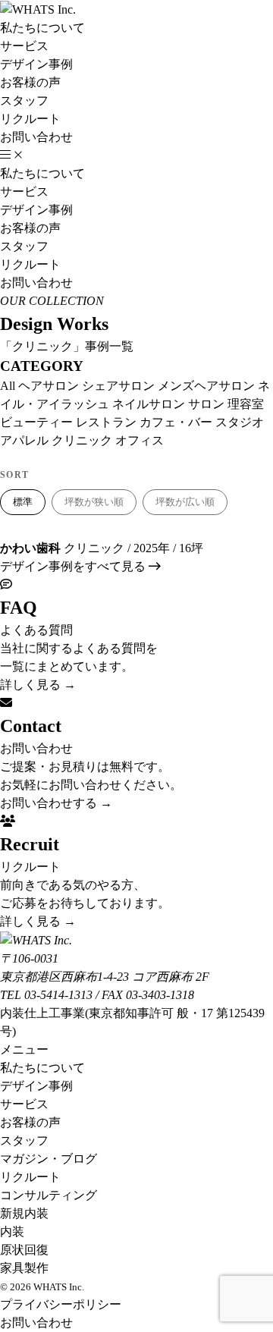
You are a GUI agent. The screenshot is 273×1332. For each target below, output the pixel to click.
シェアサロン (118, 385)
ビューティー (36, 422)
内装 (12, 1231)
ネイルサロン (148, 403)
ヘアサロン (48, 385)
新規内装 (24, 1213)
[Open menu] (11, 155)
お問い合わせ (36, 136)
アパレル (24, 440)
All (7, 385)
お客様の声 (30, 82)
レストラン (106, 422)
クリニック (82, 440)
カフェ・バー (176, 422)
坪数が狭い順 (94, 501)
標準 (23, 501)
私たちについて (42, 27)
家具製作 (24, 1267)
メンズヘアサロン (206, 385)
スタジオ (239, 422)
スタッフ (24, 100)
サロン (206, 403)
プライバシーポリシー (60, 1304)
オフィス (139, 440)
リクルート (30, 118)
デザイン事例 (36, 64)
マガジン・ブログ (48, 1158)
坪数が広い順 (185, 501)
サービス (24, 45)
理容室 (246, 403)
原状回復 (24, 1249)
